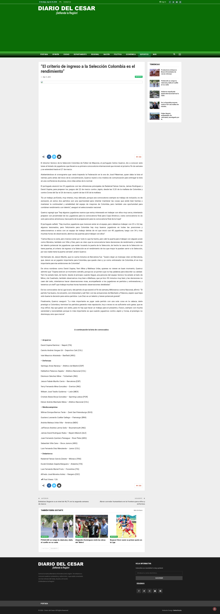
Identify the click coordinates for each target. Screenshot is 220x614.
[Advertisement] (110, 32)
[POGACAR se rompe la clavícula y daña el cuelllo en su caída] (57, 526)
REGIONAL (95, 54)
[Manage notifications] (214, 609)
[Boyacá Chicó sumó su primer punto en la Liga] (126, 526)
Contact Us (67, 2)
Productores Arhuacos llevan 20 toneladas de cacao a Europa (169, 72)
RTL (60, 2)
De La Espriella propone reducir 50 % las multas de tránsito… (170, 104)
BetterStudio (177, 610)
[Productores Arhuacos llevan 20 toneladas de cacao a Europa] (155, 72)
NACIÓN (107, 54)
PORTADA (44, 54)
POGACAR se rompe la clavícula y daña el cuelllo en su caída (169, 83)
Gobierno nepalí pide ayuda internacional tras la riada (170, 93)
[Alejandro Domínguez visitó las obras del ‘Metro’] (91, 526)
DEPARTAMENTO (80, 54)
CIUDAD (66, 54)
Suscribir (159, 578)
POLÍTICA (117, 54)
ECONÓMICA (131, 54)
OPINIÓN (55, 54)
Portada (44, 604)
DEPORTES (144, 54)
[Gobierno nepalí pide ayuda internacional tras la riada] (155, 94)
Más (155, 54)
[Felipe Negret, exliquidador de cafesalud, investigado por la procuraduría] (155, 116)
